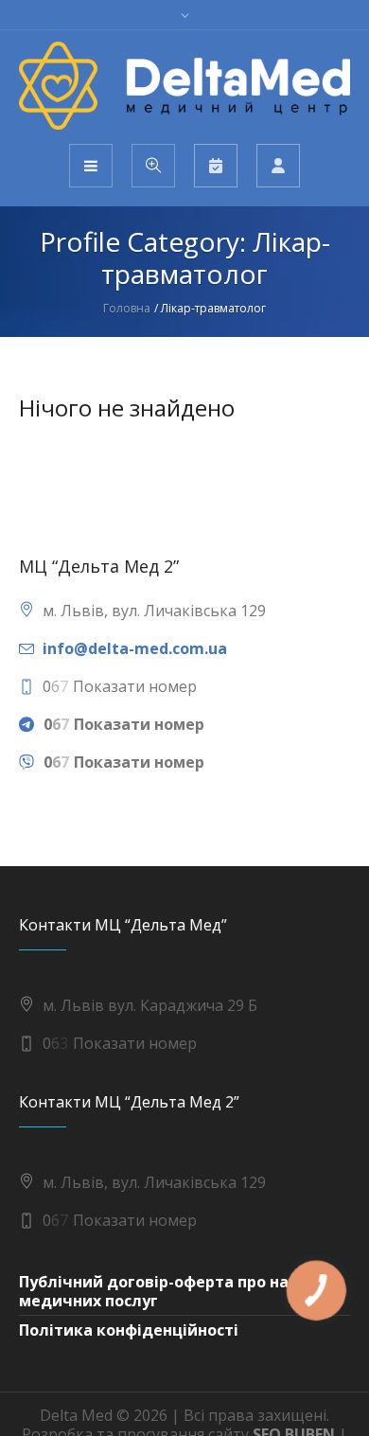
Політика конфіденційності (128, 1330)
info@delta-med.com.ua (135, 648)
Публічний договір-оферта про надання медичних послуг (178, 1291)
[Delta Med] (184, 86)
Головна (126, 308)
